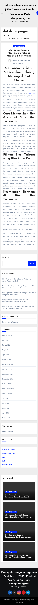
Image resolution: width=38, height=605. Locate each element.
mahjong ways (7, 464)
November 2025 (8, 379)
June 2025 (6, 403)
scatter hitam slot (8, 449)
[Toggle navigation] (2, 13)
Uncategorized (19, 46)
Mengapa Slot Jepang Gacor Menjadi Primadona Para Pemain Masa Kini (18, 557)
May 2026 (5, 350)
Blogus (29, 600)
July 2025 (6, 398)
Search (5, 257)
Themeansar (19, 602)
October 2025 (7, 384)
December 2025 (8, 374)
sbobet (4, 457)
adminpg (14, 60)
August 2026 (7, 335)
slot (3, 461)
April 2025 (6, 413)
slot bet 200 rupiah (8, 453)
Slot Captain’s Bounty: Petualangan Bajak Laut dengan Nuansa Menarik (18, 537)
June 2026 (6, 345)
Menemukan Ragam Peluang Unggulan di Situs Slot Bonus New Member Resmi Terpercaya (18, 517)
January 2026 (7, 369)
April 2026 (6, 355)
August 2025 (7, 393)
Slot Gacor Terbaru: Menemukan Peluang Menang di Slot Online (19, 53)
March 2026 (6, 359)
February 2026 (7, 364)
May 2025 (5, 408)
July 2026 (6, 340)
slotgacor (31, 93)
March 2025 (6, 418)
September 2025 (8, 389)
